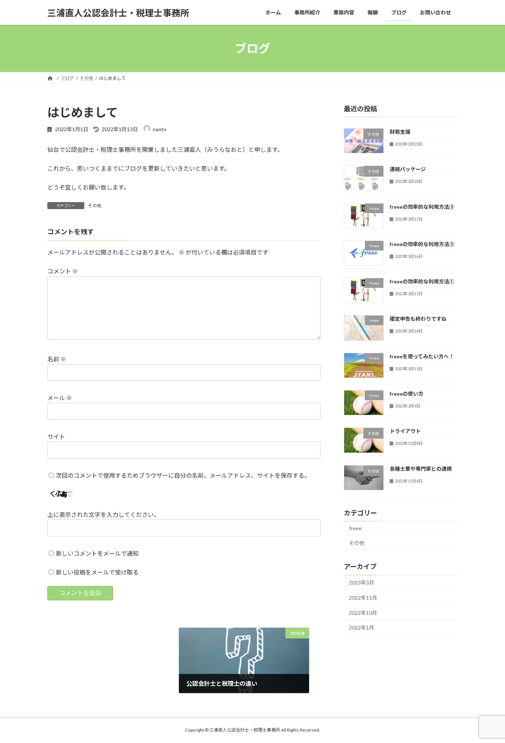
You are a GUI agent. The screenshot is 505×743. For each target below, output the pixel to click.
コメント (62, 271)
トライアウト (405, 431)
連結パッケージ (408, 169)
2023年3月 (361, 583)
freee (355, 528)
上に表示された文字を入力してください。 (103, 514)
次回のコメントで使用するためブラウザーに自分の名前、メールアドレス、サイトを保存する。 (183, 475)
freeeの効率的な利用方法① (422, 281)
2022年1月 (361, 627)
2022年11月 (363, 597)
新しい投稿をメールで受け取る (97, 572)
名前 (56, 359)
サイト (56, 436)
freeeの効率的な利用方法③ (422, 207)
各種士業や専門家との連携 (421, 469)
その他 (94, 205)
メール (59, 398)
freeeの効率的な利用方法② (422, 244)
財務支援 (400, 132)
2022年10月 (363, 613)
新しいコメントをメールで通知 (97, 553)
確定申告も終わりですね (418, 319)
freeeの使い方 (406, 394)
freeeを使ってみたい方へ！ (422, 356)
